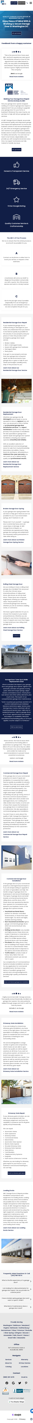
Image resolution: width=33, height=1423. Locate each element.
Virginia (6, 1328)
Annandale (8, 1335)
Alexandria (21, 1338)
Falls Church (17, 1335)
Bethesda (14, 1328)
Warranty (24, 1360)
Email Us (24, 1377)
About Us (8, 1363)
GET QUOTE (14, 3)
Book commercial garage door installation (16, 982)
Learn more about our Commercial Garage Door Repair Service (15, 834)
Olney (14, 1330)
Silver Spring (9, 1333)
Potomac (21, 1330)
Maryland (25, 1325)
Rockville (29, 1330)
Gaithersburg (24, 1328)
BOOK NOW (21, 3)
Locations (24, 1367)
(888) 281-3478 (8, 1377)
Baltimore (17, 1325)
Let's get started (16, 33)
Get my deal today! (16, 727)
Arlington (18, 1333)
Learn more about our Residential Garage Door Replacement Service (12, 464)
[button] (30, 3)
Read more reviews (17, 77)
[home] (3, 3)
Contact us (16, 635)
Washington (7, 1325)
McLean (26, 1333)
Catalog (8, 1367)
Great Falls (12, 1338)
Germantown (6, 1330)
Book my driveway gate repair (16, 1173)
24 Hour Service (24, 1363)
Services (8, 1360)
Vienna (26, 1335)
